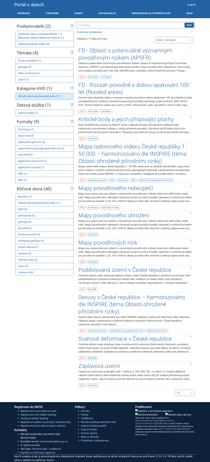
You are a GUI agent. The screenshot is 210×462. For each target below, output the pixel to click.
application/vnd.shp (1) (31, 167)
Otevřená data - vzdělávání (46, 448)
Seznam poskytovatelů (93, 425)
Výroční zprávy (89, 433)
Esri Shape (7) (26, 129)
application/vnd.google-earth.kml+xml (155, 180)
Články (78, 13)
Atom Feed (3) (26, 135)
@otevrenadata (31, 445)
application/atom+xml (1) (32, 161)
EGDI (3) (23, 209)
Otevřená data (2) (28, 259)
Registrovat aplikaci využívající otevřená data (45, 422)
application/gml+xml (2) (31, 142)
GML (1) (22, 173)
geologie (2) (24, 66)
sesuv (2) (23, 266)
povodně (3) (25, 228)
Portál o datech (29, 4)
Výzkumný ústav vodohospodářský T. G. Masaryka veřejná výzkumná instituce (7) (41, 35)
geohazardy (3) (26, 215)
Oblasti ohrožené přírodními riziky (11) (39, 96)
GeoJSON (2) (25, 154)
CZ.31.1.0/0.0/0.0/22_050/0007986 (173, 429)
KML (112, 180)
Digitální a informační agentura (37, 452)
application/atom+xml (157, 331)
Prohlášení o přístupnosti (95, 440)
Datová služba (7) (28, 112)
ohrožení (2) (25, 253)
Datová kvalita (107, 13)
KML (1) (22, 179)
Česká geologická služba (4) (34, 44)
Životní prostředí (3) (29, 234)
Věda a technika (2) (29, 73)
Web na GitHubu (90, 436)
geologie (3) (24, 221)
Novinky (85, 410)
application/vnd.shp (110, 207)
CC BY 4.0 (161, 456)
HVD (82, 77)
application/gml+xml (97, 180)
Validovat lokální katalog (34, 418)
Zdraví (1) (23, 79)
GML (133, 180)
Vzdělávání (52, 13)
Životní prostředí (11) (30, 60)
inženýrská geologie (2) (31, 240)
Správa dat (23, 13)
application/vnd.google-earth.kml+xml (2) (41, 148)
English (192, 4)
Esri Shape (106, 77)
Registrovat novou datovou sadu (38, 410)
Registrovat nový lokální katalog (38, 414)
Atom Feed (92, 77)
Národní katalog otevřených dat (98, 422)
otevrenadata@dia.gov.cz (54, 441)
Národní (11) (25, 196)
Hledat (189, 25)
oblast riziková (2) (28, 247)
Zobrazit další (25, 272)
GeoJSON (92, 289)
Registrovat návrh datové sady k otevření (43, 425)
